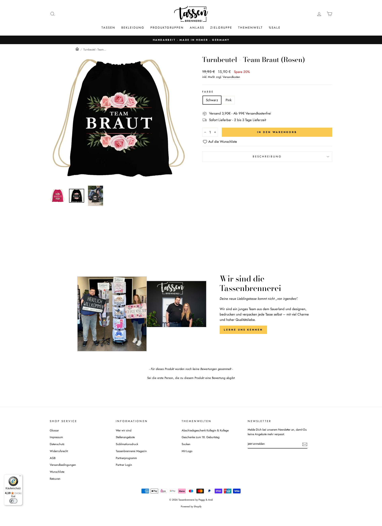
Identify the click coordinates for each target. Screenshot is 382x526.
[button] (191, 377)
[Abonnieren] (304, 444)
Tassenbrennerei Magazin (131, 451)
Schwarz (212, 100)
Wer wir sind (123, 430)
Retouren (55, 479)
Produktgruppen (167, 27)
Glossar (54, 430)
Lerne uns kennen (243, 330)
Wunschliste (57, 472)
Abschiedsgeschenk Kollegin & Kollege (205, 430)
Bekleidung (132, 27)
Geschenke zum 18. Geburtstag (200, 437)
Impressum (56, 437)
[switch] (13, 501)
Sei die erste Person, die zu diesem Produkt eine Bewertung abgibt (191, 378)
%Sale (275, 27)
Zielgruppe (221, 27)
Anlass (197, 27)
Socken (186, 444)
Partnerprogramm (126, 458)
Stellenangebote (125, 437)
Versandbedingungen (63, 465)
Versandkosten (231, 77)
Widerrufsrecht (59, 451)
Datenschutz (57, 444)
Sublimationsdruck (127, 444)
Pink (228, 100)
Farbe (208, 92)
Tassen (108, 27)
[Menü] (20, 476)
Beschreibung (267, 156)
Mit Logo (187, 451)
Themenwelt (250, 27)
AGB (53, 458)
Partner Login (124, 465)
